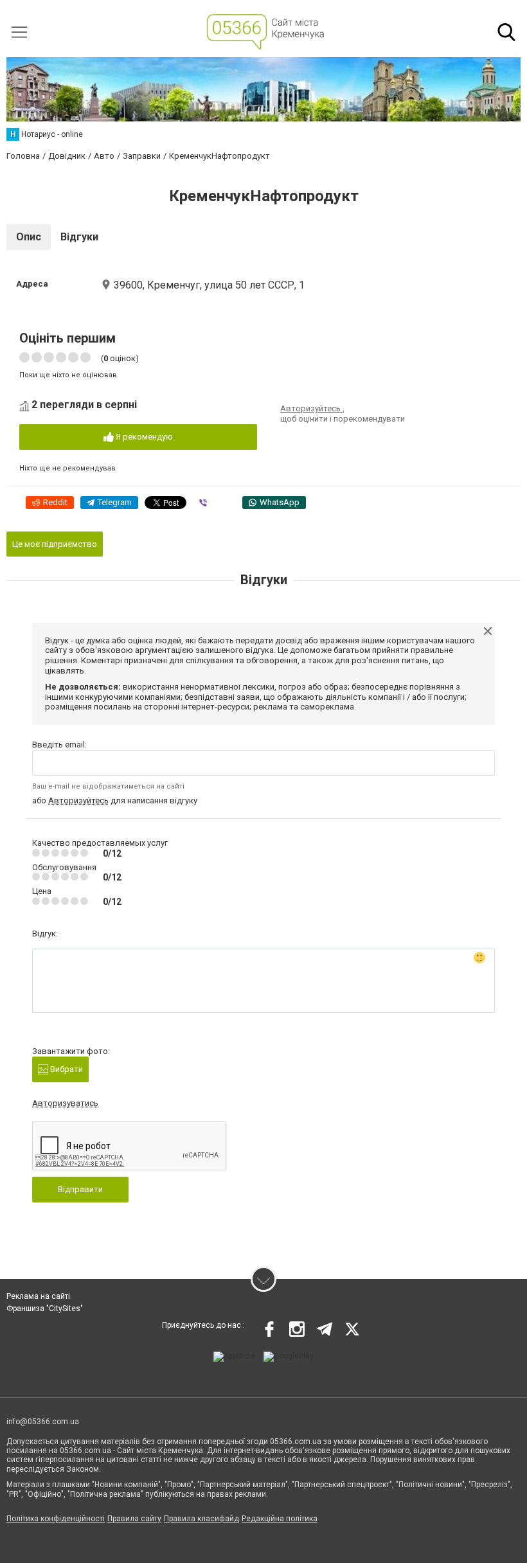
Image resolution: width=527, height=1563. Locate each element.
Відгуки (79, 237)
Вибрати (65, 1069)
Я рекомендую (143, 437)
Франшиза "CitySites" (44, 1308)
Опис (28, 237)
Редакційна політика (279, 1518)
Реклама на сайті (38, 1296)
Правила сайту (134, 1518)
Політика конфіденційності (55, 1518)
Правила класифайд (201, 1518)
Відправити (80, 1189)
